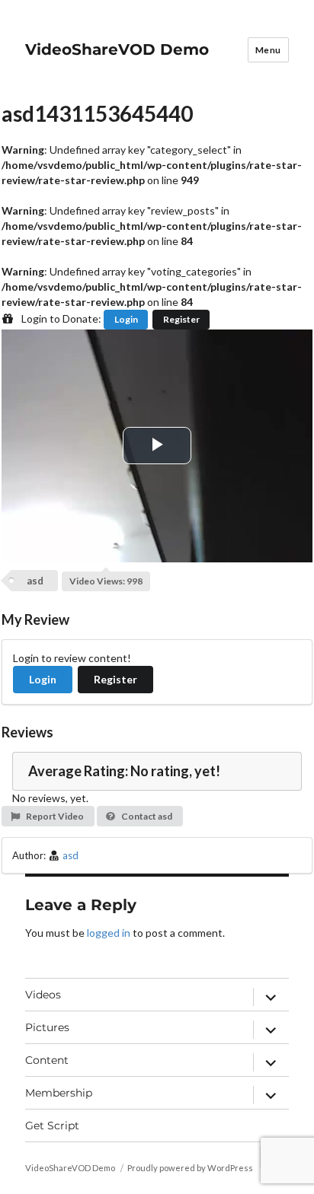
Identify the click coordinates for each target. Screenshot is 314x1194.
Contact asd (146, 816)
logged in (108, 932)
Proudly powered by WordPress (190, 1168)
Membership (58, 1093)
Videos (43, 994)
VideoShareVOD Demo (117, 49)
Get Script (52, 1125)
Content (47, 1060)
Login (126, 319)
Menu (268, 50)
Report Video (54, 816)
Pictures (47, 1027)
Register (181, 319)
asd (35, 581)
